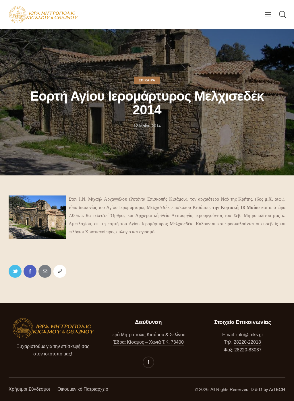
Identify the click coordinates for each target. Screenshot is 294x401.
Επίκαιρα (147, 80)
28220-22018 (247, 342)
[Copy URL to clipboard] (59, 271)
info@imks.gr (249, 334)
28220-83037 (248, 349)
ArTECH (277, 389)
